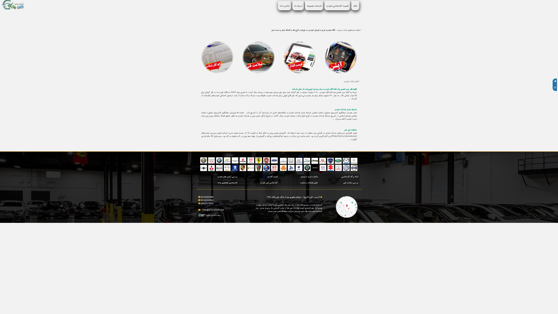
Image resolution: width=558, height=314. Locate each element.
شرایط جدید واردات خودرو (346, 110)
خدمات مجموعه (314, 6)
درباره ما (298, 6)
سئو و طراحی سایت (213, 215)
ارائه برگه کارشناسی (349, 177)
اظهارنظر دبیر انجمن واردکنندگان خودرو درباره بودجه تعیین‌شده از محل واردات (324, 89)
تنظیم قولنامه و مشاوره (309, 183)
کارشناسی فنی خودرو (269, 183)
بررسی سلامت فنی (350, 183)
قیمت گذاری (272, 177)
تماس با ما (284, 6)
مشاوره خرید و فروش (309, 177)
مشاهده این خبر (350, 130)
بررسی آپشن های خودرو (227, 177)
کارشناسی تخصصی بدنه (227, 183)
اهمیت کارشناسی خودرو (337, 6)
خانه (355, 6)
